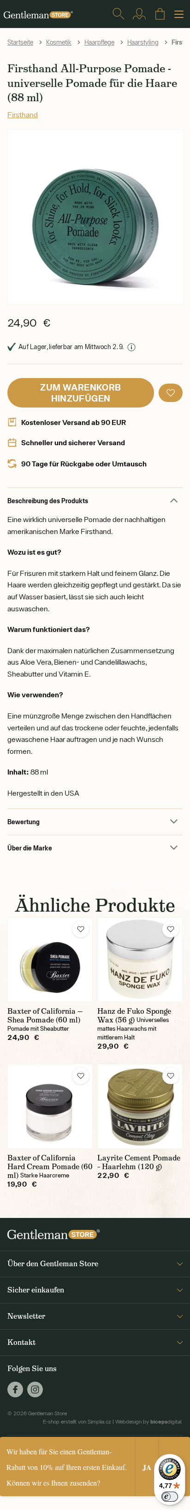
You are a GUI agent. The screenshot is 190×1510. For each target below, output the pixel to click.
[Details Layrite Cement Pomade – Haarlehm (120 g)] (140, 1106)
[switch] (169, 1497)
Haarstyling (143, 42)
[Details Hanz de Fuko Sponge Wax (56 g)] (140, 959)
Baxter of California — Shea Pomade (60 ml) (45, 1015)
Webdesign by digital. (149, 1421)
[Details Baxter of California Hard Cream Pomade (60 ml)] (50, 1106)
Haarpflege (99, 42)
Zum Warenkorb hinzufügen (80, 392)
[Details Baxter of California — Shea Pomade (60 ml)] (50, 959)
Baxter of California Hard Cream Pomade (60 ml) (50, 1166)
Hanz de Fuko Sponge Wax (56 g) (134, 1015)
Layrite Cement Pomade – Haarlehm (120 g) (138, 1162)
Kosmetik (58, 42)
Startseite (20, 42)
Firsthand (22, 114)
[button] (171, 393)
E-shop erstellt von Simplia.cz (77, 1421)
